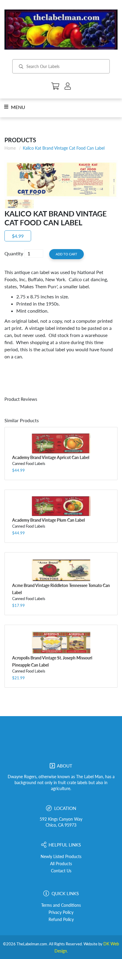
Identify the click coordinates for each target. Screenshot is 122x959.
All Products (61, 863)
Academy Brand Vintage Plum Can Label (48, 520)
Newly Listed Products (61, 856)
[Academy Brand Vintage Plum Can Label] (61, 506)
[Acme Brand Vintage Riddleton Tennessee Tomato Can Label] (61, 570)
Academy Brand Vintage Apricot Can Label (50, 457)
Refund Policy (61, 919)
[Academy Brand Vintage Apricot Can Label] (61, 443)
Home (10, 148)
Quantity (13, 253)
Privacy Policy (61, 912)
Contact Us (61, 870)
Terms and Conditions (61, 905)
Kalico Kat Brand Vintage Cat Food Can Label (64, 148)
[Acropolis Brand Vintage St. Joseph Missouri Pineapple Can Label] (61, 642)
